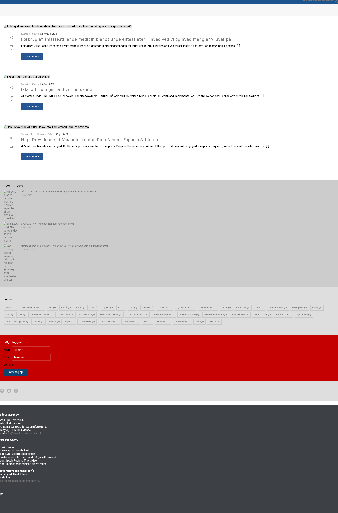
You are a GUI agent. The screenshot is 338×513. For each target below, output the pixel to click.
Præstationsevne (189, 315)
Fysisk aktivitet (185, 307)
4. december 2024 (48, 34)
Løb (21, 315)
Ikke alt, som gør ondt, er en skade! (57, 89)
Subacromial (87, 322)
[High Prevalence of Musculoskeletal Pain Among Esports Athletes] (169, 126)
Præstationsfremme (215, 315)
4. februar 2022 (47, 84)
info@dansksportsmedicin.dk (24, 433)
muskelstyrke (87, 315)
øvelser (214, 322)
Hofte (259, 307)
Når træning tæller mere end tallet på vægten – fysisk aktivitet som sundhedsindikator (64, 246)
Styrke (69, 322)
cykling (108, 307)
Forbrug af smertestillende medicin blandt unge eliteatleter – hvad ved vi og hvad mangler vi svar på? (127, 39)
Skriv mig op (15, 372)
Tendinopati (131, 322)
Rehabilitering (240, 315)
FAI (121, 307)
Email (8, 357)
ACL (52, 307)
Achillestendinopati (32, 307)
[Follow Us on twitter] (9, 391)
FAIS (133, 307)
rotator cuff (283, 315)
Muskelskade (65, 315)
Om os (305, 0)
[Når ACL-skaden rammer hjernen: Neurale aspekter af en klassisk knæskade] (11, 205)
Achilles (11, 307)
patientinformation (163, 315)
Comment (10, 364)
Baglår (66, 307)
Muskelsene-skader (41, 315)
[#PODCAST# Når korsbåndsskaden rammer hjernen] (11, 232)
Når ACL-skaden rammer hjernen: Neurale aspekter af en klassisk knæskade (59, 191)
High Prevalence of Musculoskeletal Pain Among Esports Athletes (89, 139)
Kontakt (328, 0)
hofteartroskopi (278, 307)
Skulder (38, 322)
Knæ (9, 315)
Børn (80, 307)
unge (200, 322)
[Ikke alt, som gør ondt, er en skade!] (169, 76)
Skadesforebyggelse (17, 322)
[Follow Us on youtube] (16, 391)
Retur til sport (262, 315)
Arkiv (311, 0)
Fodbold (147, 307)
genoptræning (208, 307)
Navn (8, 350)
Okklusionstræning (111, 315)
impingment (299, 307)
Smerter (54, 322)
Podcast (319, 0)
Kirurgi (317, 307)
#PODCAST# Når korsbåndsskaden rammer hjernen (47, 223)
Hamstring (243, 307)
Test (147, 322)
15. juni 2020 (62, 134)
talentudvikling (109, 322)
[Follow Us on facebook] (2, 391)
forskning (165, 307)
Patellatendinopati (137, 315)
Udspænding (182, 322)
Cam (93, 307)
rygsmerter (304, 315)
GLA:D (226, 307)
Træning (163, 322)
